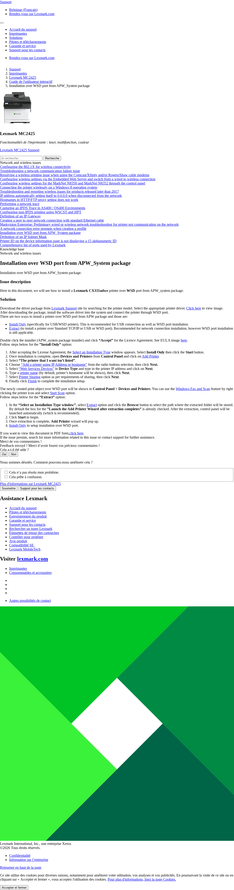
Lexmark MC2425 (22, 77)
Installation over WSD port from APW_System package (40, 233)
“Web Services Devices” (36, 369)
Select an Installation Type (91, 352)
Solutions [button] (16, 38)
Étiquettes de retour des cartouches (34, 533)
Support (15, 69)
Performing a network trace (19, 204)
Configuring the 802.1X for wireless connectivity (35, 167)
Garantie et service (22, 520)
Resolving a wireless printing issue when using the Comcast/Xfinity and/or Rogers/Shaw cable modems (74, 175)
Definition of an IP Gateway (20, 216)
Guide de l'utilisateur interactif (30, 82)
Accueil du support (23, 508)
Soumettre (9, 488)
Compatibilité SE (22, 545)
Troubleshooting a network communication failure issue (40, 171)
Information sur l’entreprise (28, 860)
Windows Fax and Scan (193, 389)
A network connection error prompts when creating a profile (43, 229)
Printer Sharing (29, 377)
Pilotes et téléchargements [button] (27, 42)
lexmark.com (32, 559)
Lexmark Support (64, 308)
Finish (32, 381)
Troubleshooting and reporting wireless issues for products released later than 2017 (59, 191)
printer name (29, 373)
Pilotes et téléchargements (27, 512)
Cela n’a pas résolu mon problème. (34, 472)
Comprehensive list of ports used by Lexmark (33, 245)
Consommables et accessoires (30, 573)
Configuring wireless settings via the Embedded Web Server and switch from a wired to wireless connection (77, 179)
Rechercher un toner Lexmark (30, 529)
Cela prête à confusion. (25, 477)
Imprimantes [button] (18, 33)
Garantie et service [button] (22, 46)
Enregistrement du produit (28, 516)
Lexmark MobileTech (24, 549)
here (184, 340)
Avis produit (18, 541)
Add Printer (150, 356)
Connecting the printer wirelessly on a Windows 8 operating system (48, 187)
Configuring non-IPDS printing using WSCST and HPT (40, 212)
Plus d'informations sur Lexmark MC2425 (30, 484)
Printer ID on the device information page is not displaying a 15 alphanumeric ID (58, 241)
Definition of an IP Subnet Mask (23, 237)
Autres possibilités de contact (30, 600)
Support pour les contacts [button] (27, 50)
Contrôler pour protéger (26, 537)
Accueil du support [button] (23, 29)
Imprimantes (18, 73)
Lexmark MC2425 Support (19, 150)
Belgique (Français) (23, 10)
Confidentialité (19, 855)
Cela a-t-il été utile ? (14, 450)
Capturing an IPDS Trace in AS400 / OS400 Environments (42, 208)
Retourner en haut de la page (20, 867)
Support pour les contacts (37, 488)
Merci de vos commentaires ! (21, 441)
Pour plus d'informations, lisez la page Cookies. (142, 879)
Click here (193, 308)
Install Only (17, 324)
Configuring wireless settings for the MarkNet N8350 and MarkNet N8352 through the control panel (72, 183)
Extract (14, 328)
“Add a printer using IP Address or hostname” (54, 364)
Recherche (52, 158)
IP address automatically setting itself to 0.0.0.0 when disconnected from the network (61, 196)
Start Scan (57, 393)
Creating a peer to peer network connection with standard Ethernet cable (52, 220)
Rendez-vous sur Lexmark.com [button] (31, 14)
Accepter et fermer (14, 887)
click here (76, 433)
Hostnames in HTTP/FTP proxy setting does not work (39, 200)
